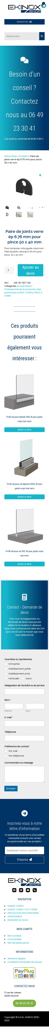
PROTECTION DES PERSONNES (23, 913)
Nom (28, 711)
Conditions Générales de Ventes (24, 962)
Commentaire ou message (18, 762)
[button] (22, 22)
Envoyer (11, 788)
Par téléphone (16, 755)
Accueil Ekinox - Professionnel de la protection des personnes (22, 289)
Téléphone (10, 732)
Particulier (14, 678)
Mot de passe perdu (18, 942)
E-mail (8, 717)
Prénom (8, 711)
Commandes (14, 939)
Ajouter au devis (30, 270)
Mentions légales (16, 958)
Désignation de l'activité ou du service (24, 685)
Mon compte (14, 935)
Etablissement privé (19, 673)
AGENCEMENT (14, 916)
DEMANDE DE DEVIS (17, 920)
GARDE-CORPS (25, 292)
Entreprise (14, 664)
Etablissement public (20, 668)
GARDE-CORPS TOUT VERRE (22, 909)
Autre (29, 678)
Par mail (13, 751)
